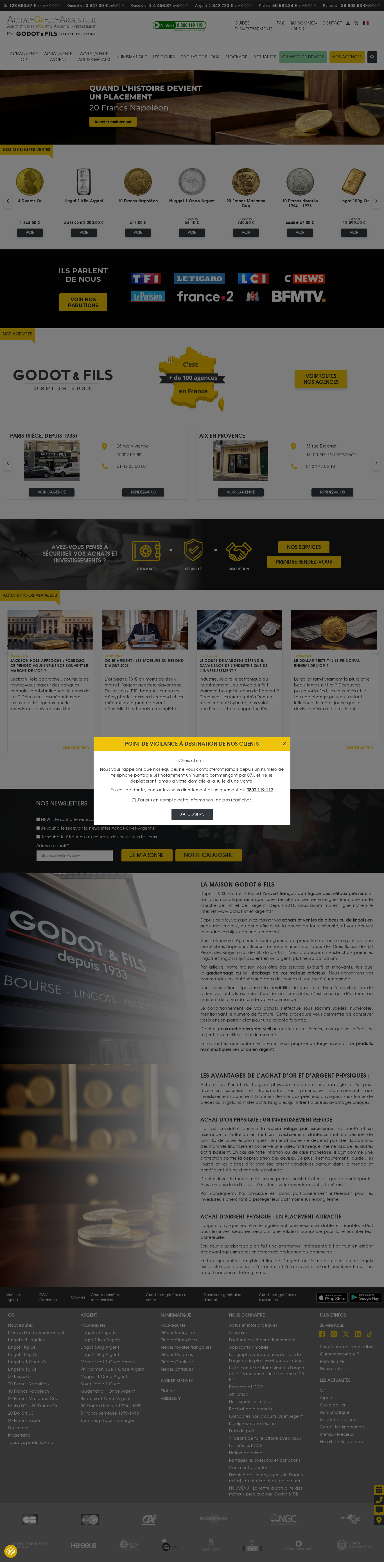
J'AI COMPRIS (192, 814)
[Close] (284, 744)
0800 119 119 (260, 790)
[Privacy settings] (10, 1551)
